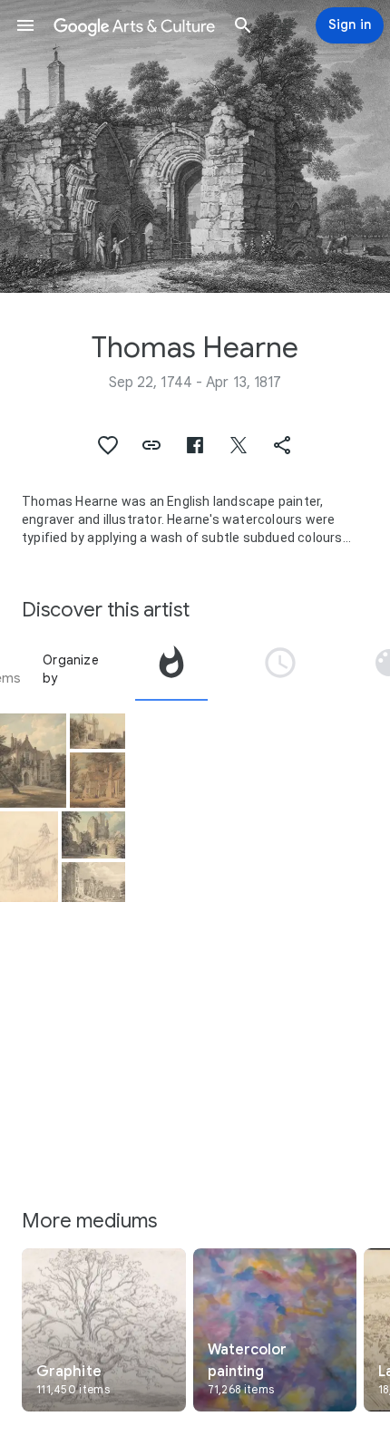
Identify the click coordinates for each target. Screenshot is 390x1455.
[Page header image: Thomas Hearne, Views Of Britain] (195, 146)
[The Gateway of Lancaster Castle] (97, 731)
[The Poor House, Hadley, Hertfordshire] (97, 779)
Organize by (71, 669)
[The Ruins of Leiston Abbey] (93, 834)
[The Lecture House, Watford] (33, 760)
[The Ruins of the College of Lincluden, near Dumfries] (93, 882)
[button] (25, 25)
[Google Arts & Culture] (134, 25)
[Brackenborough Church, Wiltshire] (29, 857)
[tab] (171, 669)
